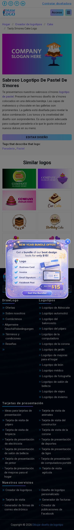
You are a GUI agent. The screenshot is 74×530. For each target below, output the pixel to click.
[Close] (68, 241)
